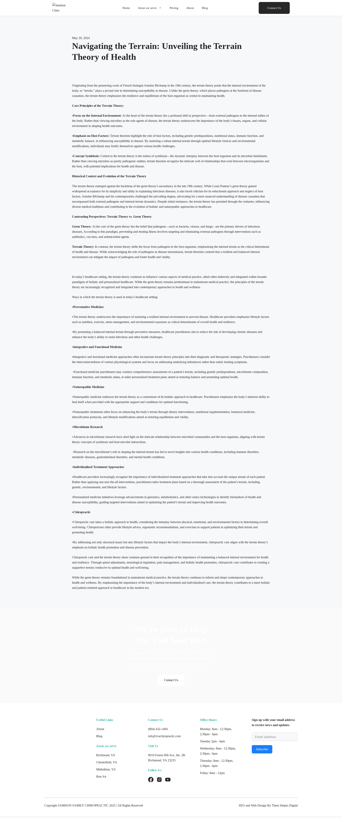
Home (126, 8)
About (190, 8)
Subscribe (262, 749)
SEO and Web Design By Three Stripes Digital (268, 805)
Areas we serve (147, 8)
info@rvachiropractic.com (164, 736)
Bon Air (101, 776)
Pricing (174, 8)
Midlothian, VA (106, 769)
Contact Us (274, 8)
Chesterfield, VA (106, 762)
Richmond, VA (105, 755)
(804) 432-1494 (158, 729)
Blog (205, 8)
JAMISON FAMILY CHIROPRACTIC (83, 805)
